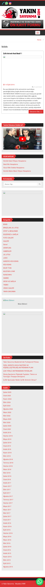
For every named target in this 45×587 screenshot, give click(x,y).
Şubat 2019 (7, 442)
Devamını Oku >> (36, 112)
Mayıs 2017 (7, 506)
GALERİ (6, 241)
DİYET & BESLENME (10, 231)
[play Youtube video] (22, 139)
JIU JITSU (6, 254)
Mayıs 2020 (7, 419)
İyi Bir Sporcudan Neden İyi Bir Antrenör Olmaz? (20, 380)
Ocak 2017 (7, 520)
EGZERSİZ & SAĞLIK (10, 234)
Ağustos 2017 (8, 496)
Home (39, 40)
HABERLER (7, 251)
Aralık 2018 (7, 449)
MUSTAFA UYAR (9, 271)
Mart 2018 (6, 473)
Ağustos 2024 (8, 409)
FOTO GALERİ (8, 238)
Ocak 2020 (7, 429)
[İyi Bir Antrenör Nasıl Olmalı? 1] (22, 69)
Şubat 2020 (7, 426)
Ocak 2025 (7, 395)
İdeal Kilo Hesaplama (10, 164)
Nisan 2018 (7, 469)
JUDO (5, 258)
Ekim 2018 (7, 456)
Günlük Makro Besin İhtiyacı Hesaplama (17, 171)
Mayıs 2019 (7, 439)
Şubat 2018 (7, 476)
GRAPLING (7, 248)
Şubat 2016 (7, 546)
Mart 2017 (6, 513)
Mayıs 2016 (7, 536)
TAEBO (5, 285)
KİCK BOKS (7, 264)
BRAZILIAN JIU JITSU (11, 228)
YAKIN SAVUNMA (9, 291)
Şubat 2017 (7, 516)
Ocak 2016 (7, 550)
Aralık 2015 (7, 553)
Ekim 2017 (7, 489)
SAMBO (6, 278)
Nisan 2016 (7, 540)
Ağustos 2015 (8, 567)
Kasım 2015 (7, 557)
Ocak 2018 (7, 479)
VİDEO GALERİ (8, 288)
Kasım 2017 (7, 486)
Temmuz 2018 (8, 463)
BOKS (5, 224)
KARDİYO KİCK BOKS (10, 261)
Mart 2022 (6, 416)
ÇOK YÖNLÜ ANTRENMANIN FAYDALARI (17, 371)
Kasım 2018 (7, 452)
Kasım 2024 (7, 399)
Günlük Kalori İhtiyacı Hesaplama (14, 161)
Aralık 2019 (7, 432)
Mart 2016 (6, 543)
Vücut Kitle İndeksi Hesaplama (13, 167)
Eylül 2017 (6, 493)
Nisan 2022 (7, 412)
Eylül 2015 (6, 563)
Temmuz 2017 (8, 499)
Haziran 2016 (8, 533)
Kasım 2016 (7, 526)
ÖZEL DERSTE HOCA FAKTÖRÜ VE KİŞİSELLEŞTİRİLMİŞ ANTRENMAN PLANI (18, 366)
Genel (5, 244)
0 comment (38, 87)
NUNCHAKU (7, 275)
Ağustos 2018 (8, 459)
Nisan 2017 (7, 510)
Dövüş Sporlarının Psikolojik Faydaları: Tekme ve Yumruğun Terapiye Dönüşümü (20, 375)
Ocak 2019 (7, 446)
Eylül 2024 (6, 406)
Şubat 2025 (7, 392)
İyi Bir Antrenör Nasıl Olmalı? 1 (12, 53)
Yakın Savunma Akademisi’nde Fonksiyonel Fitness (21, 362)
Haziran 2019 (8, 436)
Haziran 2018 (8, 466)
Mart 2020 (6, 422)
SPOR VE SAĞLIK (9, 281)
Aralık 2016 (7, 523)
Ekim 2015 (7, 560)
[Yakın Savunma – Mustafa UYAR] (22, 13)
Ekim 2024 (7, 402)
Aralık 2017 (7, 483)
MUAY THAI (7, 268)
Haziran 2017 (8, 503)
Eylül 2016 (6, 530)
